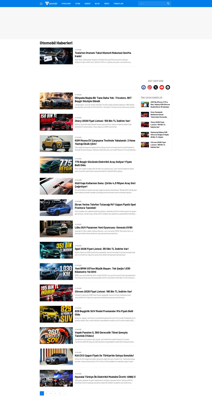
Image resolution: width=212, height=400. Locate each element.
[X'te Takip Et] (155, 87)
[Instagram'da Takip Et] (149, 87)
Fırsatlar (118, 3)
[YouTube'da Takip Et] (162, 87)
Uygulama (66, 3)
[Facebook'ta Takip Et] (143, 87)
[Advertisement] (88, 78)
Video (106, 3)
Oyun (77, 3)
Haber (87, 3)
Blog (97, 3)
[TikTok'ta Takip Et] (168, 87)
